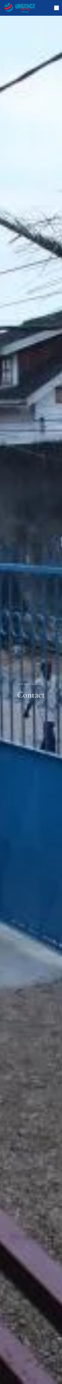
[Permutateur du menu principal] (56, 8)
